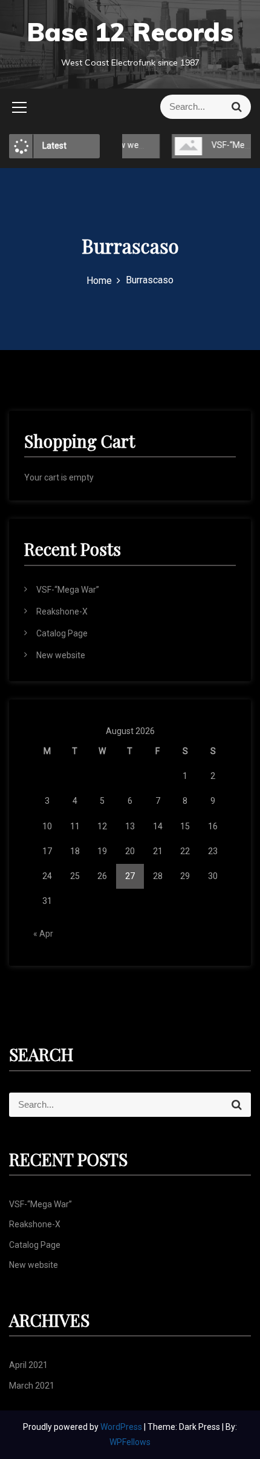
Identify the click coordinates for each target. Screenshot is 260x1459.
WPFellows (130, 1442)
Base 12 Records (130, 32)
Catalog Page (62, 633)
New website (60, 655)
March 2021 (31, 1385)
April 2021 (28, 1365)
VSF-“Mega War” (67, 590)
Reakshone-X (62, 611)
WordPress (122, 1427)
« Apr (43, 933)
